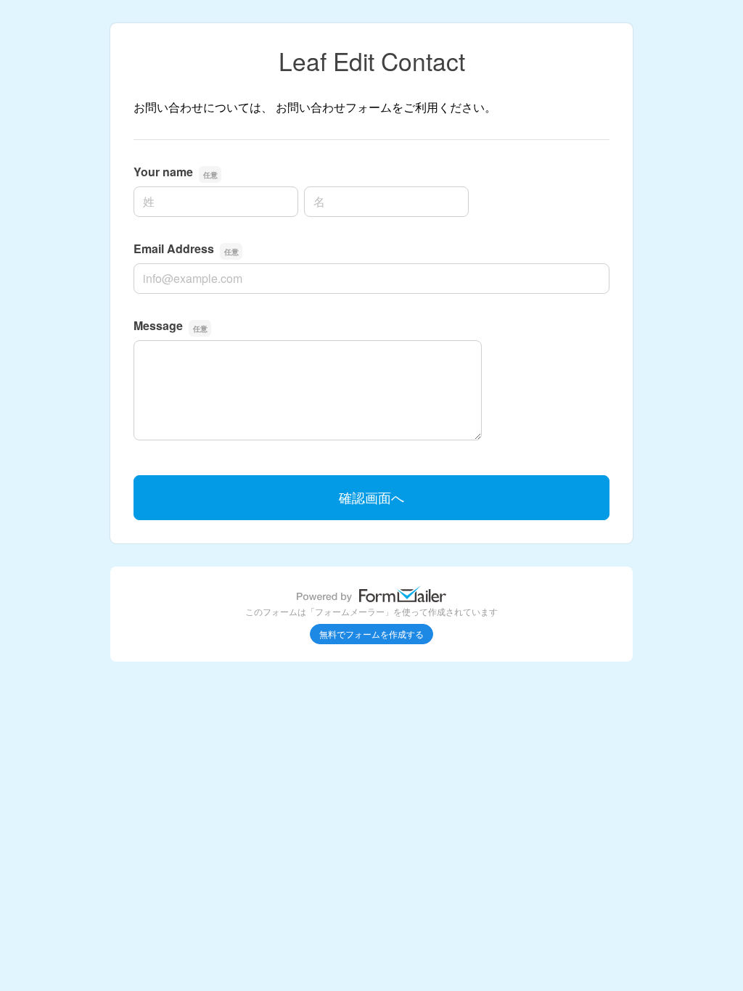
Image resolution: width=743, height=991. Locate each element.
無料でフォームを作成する (371, 634)
